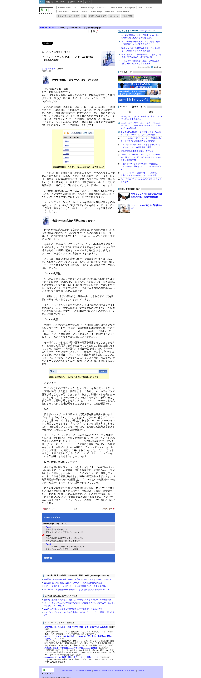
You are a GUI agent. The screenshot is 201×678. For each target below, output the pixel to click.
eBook (80, 2)
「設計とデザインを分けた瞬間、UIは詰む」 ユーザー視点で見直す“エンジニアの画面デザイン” (141, 166)
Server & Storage (87, 7)
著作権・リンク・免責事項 (112, 670)
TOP (41, 2)
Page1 (48, 527)
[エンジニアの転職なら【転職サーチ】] (124, 208)
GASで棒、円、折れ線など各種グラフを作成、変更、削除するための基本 (76, 627)
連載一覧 (49, 2)
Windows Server (64, 7)
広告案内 (140, 670)
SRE (84, 16)
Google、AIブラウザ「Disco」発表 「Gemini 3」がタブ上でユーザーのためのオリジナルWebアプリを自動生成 (141, 125)
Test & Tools (109, 11)
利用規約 (96, 670)
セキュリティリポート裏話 (68, 16)
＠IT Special (60, 2)
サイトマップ (130, 670)
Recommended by (144, 67)
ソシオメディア (48, 69)
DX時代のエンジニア (97, 16)
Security (84, 11)
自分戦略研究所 (123, 11)
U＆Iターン (114, 16)
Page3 (48, 544)
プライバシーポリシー (83, 670)
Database (148, 7)
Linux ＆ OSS (63, 11)
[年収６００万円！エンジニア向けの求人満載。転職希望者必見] (124, 196)
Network (75, 11)
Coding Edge (130, 7)
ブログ (87, 2)
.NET (76, 7)
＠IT (42, 27)
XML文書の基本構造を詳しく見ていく (137, 151)
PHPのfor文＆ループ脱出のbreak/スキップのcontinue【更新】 (71, 648)
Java (140, 7)
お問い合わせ (67, 670)
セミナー (71, 2)
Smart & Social (116, 7)
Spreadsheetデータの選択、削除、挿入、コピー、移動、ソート (71, 657)
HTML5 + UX (102, 7)
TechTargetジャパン (146, 31)
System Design (96, 11)
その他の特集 (127, 16)
